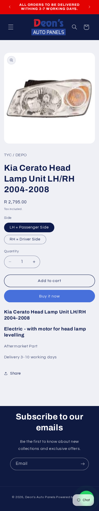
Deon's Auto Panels (40, 497)
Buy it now (49, 296)
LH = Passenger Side (29, 227)
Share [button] (15, 373)
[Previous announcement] (9, 6)
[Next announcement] (89, 6)
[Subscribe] (83, 464)
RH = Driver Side (25, 239)
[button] (10, 27)
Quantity (11, 251)
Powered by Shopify (71, 497)
